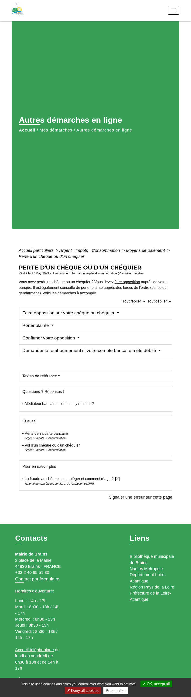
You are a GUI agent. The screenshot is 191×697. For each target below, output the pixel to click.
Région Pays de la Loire (152, 587)
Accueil (27, 130)
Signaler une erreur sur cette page (140, 497)
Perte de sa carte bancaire (46, 433)
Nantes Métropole (146, 568)
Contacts (31, 538)
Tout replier (135, 301)
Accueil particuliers (37, 250)
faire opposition (127, 282)
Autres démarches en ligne (104, 130)
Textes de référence (39, 376)
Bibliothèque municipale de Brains (152, 559)
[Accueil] (41, 10)
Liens (140, 538)
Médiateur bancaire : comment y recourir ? (59, 404)
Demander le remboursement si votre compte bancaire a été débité (89, 350)
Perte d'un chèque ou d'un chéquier (51, 256)
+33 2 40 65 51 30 (32, 572)
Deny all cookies (84, 691)
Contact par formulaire (37, 578)
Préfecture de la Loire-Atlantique (150, 596)
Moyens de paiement (146, 250)
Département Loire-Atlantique (148, 577)
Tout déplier (159, 301)
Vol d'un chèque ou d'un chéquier (52, 445)
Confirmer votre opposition (49, 337)
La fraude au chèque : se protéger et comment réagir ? (72, 479)
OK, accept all (158, 684)
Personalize (116, 691)
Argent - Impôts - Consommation (90, 250)
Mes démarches (56, 130)
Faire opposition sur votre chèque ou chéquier (69, 312)
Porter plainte (36, 325)
